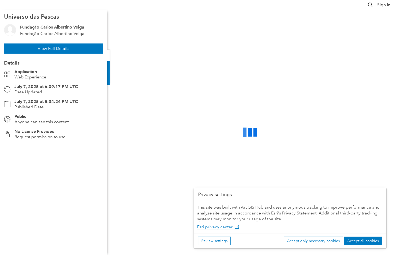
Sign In (383, 4)
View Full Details (53, 48)
